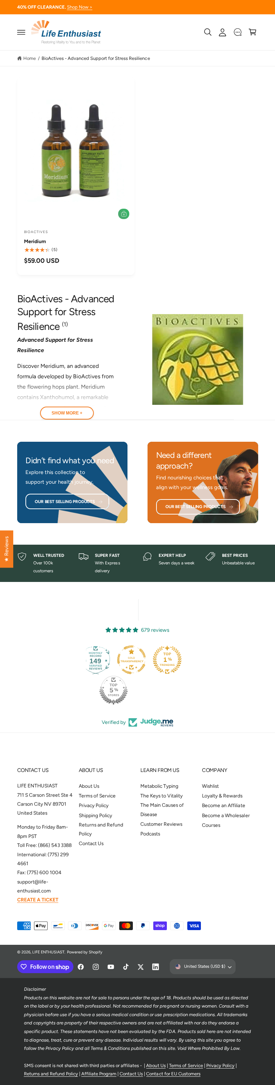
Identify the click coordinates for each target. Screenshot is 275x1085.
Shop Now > (79, 7)
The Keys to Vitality (161, 796)
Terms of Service (97, 796)
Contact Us (91, 843)
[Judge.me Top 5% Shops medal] (103, 690)
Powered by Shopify (84, 952)
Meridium (35, 241)
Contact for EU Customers (173, 1073)
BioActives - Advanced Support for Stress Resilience (96, 58)
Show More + (67, 413)
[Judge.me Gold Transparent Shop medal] (121, 659)
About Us (89, 786)
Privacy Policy (93, 805)
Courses (211, 825)
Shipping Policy (95, 815)
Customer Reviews (161, 824)
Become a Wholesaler (226, 815)
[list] (137, 563)
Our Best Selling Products (65, 501)
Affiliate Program (98, 1073)
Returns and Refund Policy (101, 829)
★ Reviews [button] (6, 549)
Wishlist (210, 786)
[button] (21, 32)
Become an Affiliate (223, 805)
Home (29, 58)
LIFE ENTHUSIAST (48, 952)
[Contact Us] (237, 32)
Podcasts (150, 834)
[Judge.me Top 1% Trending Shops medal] (157, 659)
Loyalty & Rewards (222, 796)
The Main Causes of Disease (162, 809)
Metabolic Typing (159, 786)
